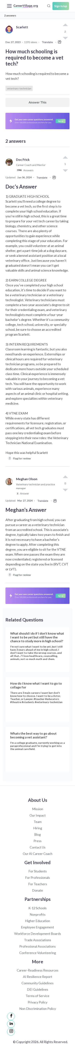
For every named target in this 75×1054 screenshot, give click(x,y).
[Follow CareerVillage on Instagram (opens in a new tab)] (11, 1032)
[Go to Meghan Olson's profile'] (10, 488)
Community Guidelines (37, 983)
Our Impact (37, 815)
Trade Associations (37, 940)
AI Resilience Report (37, 977)
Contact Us (38, 847)
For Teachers (37, 884)
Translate (47, 42)
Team (38, 822)
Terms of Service (37, 996)
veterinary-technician (19, 88)
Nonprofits (38, 914)
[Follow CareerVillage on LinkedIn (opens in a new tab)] (11, 1024)
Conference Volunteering (37, 953)
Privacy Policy (37, 1002)
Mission (37, 809)
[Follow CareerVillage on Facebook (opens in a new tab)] (11, 1016)
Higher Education (37, 921)
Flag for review (20, 458)
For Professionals (37, 878)
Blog (37, 834)
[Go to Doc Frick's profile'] (10, 166)
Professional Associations (37, 946)
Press (37, 841)
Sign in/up (60, 6)
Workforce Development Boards (37, 934)
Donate (37, 890)
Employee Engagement (37, 927)
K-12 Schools (37, 908)
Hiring (37, 828)
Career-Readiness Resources (37, 970)
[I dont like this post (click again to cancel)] (65, 170)
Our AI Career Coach (37, 854)
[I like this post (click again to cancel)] (65, 25)
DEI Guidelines (37, 989)
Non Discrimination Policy (37, 1009)
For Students (37, 871)
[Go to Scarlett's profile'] (10, 33)
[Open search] (49, 5)
